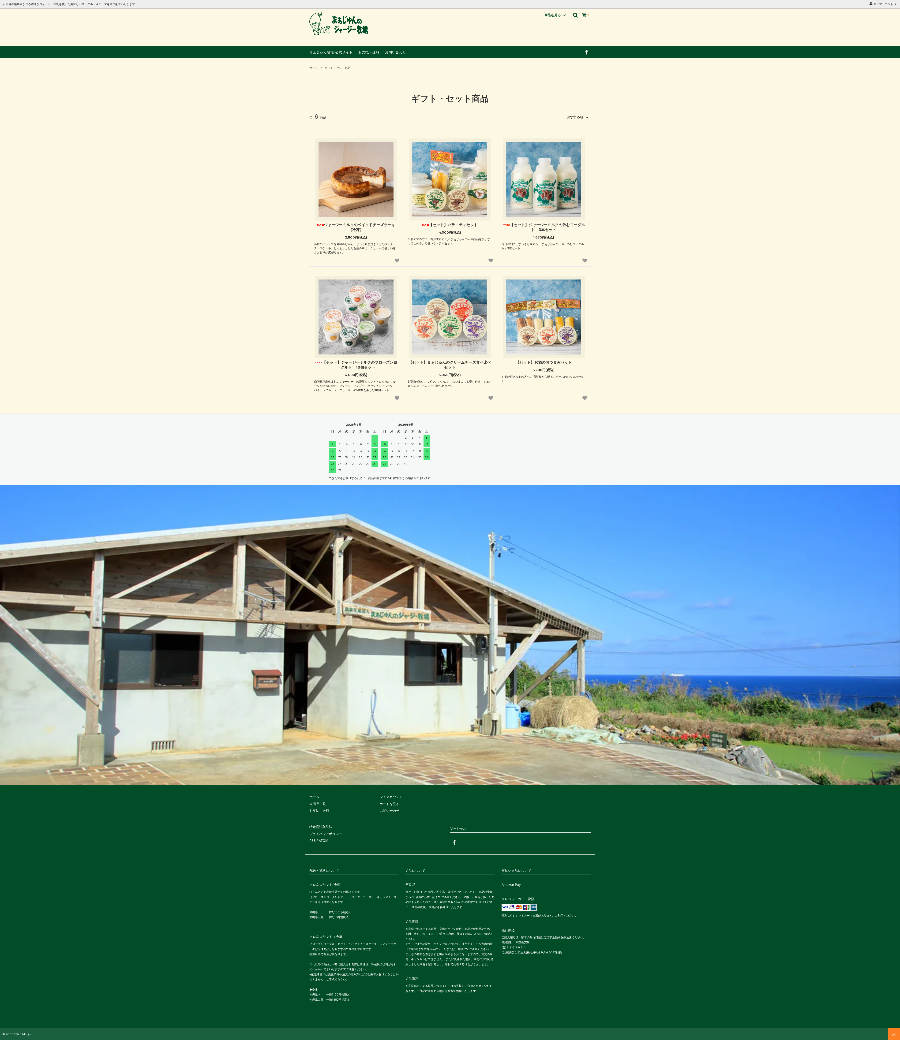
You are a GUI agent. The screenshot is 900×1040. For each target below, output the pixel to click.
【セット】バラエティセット (453, 224)
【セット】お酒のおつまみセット (544, 362)
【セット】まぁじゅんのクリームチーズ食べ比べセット (450, 364)
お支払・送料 (368, 52)
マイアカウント (883, 4)
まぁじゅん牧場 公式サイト (331, 52)
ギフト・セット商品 (337, 68)
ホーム (313, 68)
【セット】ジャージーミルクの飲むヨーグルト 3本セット (547, 227)
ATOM (323, 840)
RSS (312, 840)
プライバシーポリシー (325, 834)
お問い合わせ (395, 52)
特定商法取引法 (320, 827)
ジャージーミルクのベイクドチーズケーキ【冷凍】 (359, 227)
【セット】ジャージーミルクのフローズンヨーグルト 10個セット (359, 364)
